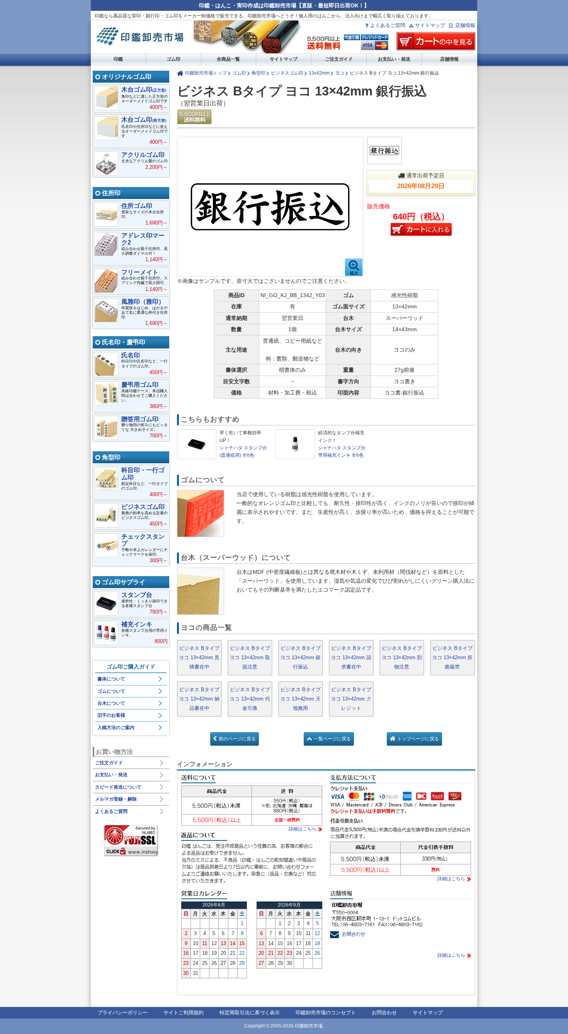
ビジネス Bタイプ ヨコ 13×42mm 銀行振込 (300, 657)
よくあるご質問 (387, 25)
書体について (111, 679)
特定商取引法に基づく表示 (249, 1012)
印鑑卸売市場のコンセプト (326, 1012)
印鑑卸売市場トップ (206, 72)
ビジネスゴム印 (287, 72)
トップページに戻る (418, 738)
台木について (111, 703)
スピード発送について (118, 787)
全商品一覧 (228, 59)
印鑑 (118, 59)
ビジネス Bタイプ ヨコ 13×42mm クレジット (351, 699)
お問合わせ (384, 1012)
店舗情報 (465, 25)
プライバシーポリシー (122, 1012)
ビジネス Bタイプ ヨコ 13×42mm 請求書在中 (351, 657)
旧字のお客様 (111, 715)
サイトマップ (430, 25)
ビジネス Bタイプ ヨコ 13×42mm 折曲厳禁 (452, 657)
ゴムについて (111, 691)
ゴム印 (173, 59)
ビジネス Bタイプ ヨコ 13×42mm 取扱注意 (250, 657)
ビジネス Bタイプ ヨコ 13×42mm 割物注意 (401, 657)
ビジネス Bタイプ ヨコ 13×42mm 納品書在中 (199, 699)
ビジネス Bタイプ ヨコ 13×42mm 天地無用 (300, 699)
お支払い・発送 (394, 59)
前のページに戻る (237, 738)
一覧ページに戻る (332, 738)
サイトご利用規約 (183, 1012)
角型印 (258, 72)
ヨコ (339, 72)
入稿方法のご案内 (115, 727)
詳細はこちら (302, 829)
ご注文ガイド (339, 59)
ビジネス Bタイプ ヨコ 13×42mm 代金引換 (250, 699)
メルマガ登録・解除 (116, 799)
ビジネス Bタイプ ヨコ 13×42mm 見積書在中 (199, 657)
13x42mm (319, 72)
